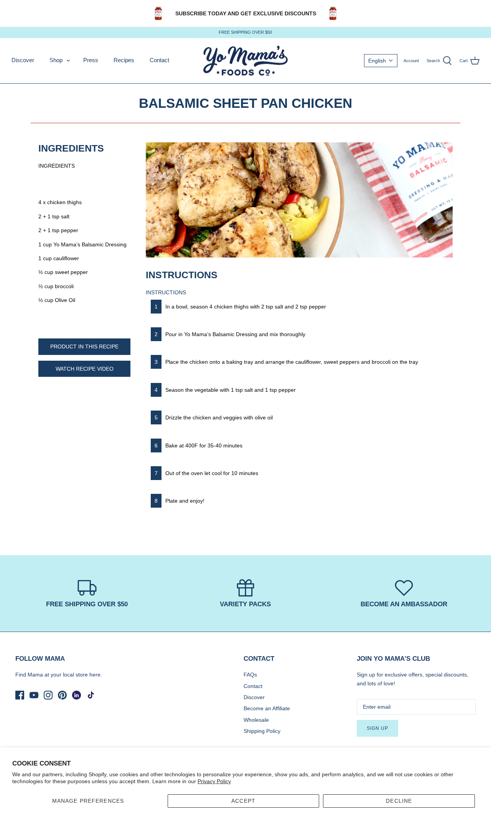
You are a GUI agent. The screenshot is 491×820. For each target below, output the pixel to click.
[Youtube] (34, 695)
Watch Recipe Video (85, 369)
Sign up (377, 728)
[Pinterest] (62, 695)
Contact (159, 60)
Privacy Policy (214, 781)
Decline (399, 801)
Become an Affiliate (267, 708)
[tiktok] (90, 695)
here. (95, 675)
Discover (23, 60)
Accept (243, 801)
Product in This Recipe (84, 346)
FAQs (250, 675)
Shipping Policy (262, 731)
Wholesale (256, 720)
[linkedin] (76, 695)
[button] (380, 60)
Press (90, 60)
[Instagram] (48, 695)
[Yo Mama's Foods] (245, 61)
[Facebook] (19, 695)
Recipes (124, 60)
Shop (56, 60)
